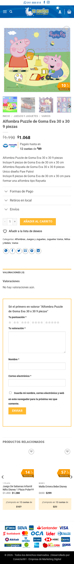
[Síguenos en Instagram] (48, 2)
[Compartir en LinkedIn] (38, 251)
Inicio (6, 116)
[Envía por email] (25, 251)
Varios (45, 116)
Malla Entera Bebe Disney (53, 486)
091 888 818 (33, 2)
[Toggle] (6, 192)
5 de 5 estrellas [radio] (51, 322)
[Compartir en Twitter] (19, 251)
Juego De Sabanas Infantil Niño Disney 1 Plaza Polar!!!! (18, 488)
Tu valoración (17, 328)
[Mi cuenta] (60, 12)
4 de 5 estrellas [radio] (37, 322)
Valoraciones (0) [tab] (13, 272)
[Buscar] (11, 11)
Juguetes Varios (55, 239)
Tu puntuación (17, 317)
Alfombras (20, 239)
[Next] (65, 59)
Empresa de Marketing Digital (45, 559)
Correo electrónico (19, 376)
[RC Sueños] (37, 11)
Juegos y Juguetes (26, 116)
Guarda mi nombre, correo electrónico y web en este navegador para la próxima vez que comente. (36, 398)
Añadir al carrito (38, 221)
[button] (5, 11)
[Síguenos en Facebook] (44, 2)
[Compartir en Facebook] (12, 251)
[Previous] (8, 59)
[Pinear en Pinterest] (32, 251)
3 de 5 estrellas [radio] (25, 322)
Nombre (13, 359)
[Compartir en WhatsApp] (6, 251)
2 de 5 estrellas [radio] (15, 322)
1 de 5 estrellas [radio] (9, 322)
